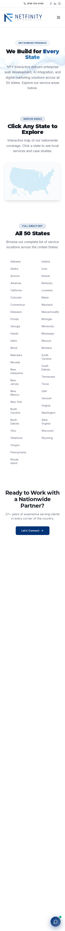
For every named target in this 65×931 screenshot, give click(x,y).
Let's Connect (30, 530)
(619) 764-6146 (35, 3)
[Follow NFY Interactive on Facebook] (50, 3)
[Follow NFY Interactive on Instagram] (59, 3)
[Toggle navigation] (58, 17)
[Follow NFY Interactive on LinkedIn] (55, 3)
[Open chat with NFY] (56, 922)
